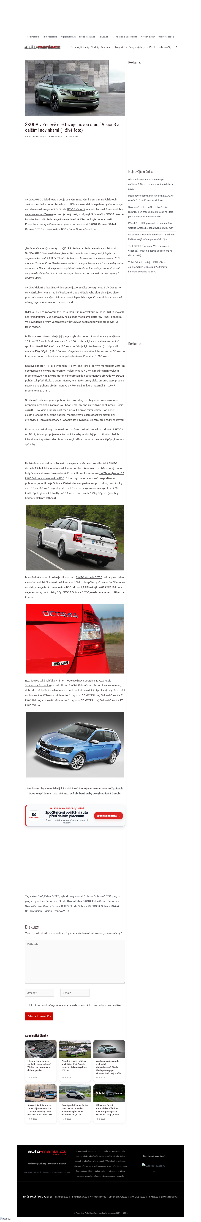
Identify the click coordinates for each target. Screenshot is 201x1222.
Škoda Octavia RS (80, 906)
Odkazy (42, 1163)
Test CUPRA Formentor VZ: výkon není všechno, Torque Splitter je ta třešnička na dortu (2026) (150, 251)
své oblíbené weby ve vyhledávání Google (95, 793)
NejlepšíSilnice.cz (98, 1196)
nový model (76, 896)
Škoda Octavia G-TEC (56, 906)
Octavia (88, 896)
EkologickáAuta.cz (118, 1196)
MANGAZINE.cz (137, 1196)
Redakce (32, 1163)
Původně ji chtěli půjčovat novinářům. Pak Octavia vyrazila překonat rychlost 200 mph (150, 225)
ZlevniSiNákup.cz (169, 1196)
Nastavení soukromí (32, 1172)
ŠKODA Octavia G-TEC (89, 577)
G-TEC (55, 896)
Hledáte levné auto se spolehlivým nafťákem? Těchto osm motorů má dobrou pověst (150, 184)
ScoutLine (51, 901)
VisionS (48, 911)
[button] (112, 47)
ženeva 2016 (62, 911)
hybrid (64, 896)
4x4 (34, 896)
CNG (40, 896)
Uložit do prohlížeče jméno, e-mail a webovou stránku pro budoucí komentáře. (75, 1005)
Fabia (47, 896)
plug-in (116, 896)
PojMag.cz (153, 1196)
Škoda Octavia (33, 906)
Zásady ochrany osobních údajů (56, 1172)
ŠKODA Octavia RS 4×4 (105, 906)
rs (43, 901)
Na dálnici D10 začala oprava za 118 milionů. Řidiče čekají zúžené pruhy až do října (151, 237)
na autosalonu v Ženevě (39, 214)
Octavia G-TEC (102, 896)
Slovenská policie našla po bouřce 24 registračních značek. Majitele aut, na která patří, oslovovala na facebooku (150, 212)
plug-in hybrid (33, 901)
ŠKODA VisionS (76, 209)
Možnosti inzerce (57, 1163)
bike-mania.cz (61, 1196)
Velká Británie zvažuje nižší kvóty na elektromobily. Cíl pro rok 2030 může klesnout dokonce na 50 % (147, 267)
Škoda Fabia (74, 901)
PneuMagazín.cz (79, 1196)
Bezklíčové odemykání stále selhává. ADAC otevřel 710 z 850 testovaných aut (151, 198)
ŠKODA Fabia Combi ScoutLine (101, 901)
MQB (107, 316)
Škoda (62, 901)
